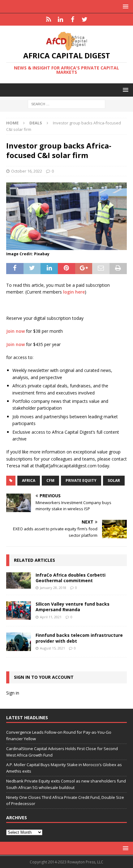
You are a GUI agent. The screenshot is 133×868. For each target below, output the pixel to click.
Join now (15, 331)
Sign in (12, 693)
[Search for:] (66, 104)
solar (114, 480)
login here (74, 292)
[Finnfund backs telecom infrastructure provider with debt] (18, 641)
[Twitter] (84, 19)
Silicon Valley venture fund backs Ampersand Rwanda (72, 606)
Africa (28, 480)
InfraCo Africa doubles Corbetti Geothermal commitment (70, 577)
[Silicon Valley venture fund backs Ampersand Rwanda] (18, 610)
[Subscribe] (48, 19)
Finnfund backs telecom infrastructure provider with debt (79, 638)
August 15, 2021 (52, 648)
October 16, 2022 (26, 171)
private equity (81, 480)
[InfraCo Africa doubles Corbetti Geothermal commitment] (18, 580)
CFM (50, 480)
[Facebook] (72, 19)
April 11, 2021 (51, 617)
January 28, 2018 (53, 587)
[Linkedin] (60, 19)
